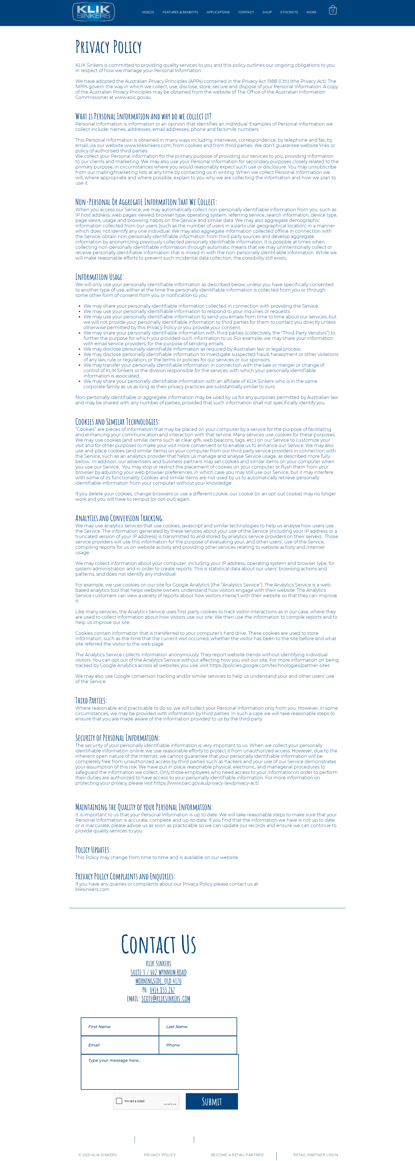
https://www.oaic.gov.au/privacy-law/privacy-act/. (206, 783)
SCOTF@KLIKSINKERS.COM (165, 998)
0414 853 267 (162, 989)
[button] (148, 12)
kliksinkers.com (92, 889)
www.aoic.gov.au (133, 97)
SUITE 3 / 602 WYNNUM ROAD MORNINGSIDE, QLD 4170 (159, 976)
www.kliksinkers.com (147, 145)
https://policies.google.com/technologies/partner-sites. (270, 665)
